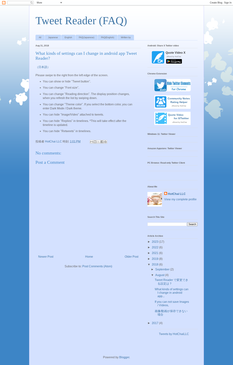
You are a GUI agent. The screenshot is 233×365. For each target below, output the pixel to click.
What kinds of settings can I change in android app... (171, 293)
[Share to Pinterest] (105, 142)
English (68, 37)
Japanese (53, 37)
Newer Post (45, 256)
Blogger (124, 357)
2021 (155, 253)
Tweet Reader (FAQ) (81, 21)
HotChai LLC (177, 193)
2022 (155, 247)
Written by (126, 37)
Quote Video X (175, 52)
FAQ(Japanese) (86, 37)
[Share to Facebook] (102, 142)
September (162, 269)
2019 (155, 258)
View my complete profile (180, 199)
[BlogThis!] (95, 142)
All (40, 37)
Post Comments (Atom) (97, 266)
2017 (155, 323)
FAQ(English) (107, 37)
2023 (155, 241)
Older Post (131, 256)
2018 (155, 264)
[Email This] (91, 142)
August (160, 275)
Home (89, 256)
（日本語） (42, 67)
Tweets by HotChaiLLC (174, 334)
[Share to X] (98, 142)
